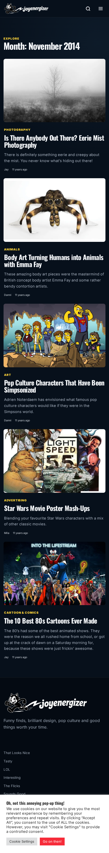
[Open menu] (100, 8)
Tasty (8, 761)
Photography (17, 130)
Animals (12, 249)
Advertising (15, 500)
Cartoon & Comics (21, 612)
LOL (7, 769)
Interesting (12, 778)
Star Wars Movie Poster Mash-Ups (47, 508)
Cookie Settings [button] (21, 841)
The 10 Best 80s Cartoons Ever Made (50, 621)
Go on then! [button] (52, 841)
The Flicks (12, 786)
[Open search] (88, 8)
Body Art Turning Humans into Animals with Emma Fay (53, 260)
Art (7, 375)
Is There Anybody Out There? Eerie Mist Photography (54, 141)
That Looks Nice (17, 753)
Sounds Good (14, 794)
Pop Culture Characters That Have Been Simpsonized (54, 386)
